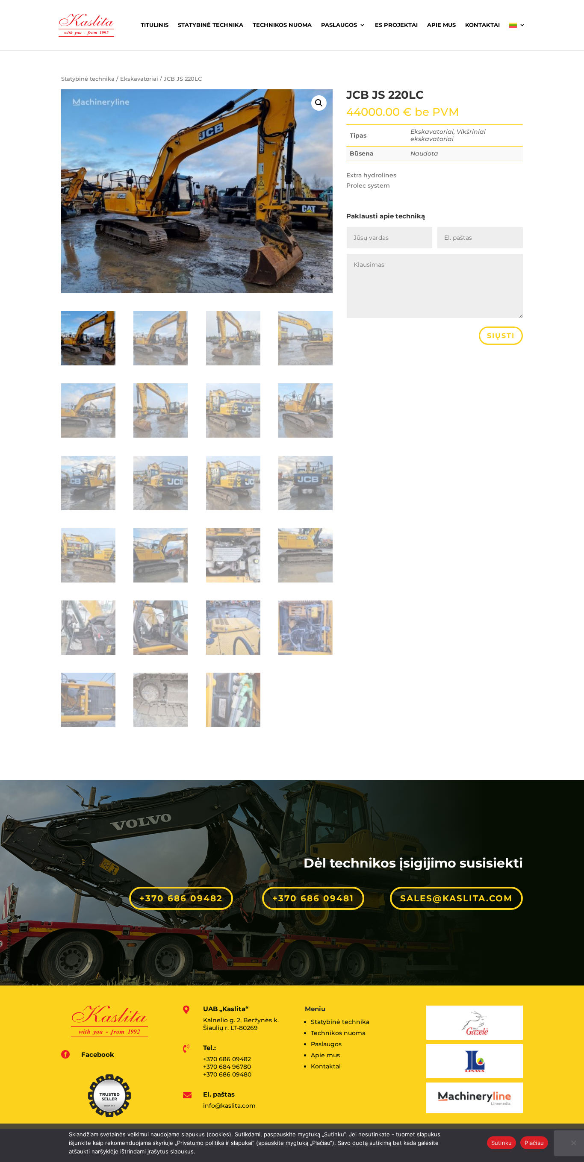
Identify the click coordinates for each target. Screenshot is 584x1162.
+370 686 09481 (313, 898)
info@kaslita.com (229, 1105)
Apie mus (441, 24)
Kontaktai (482, 24)
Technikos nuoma (282, 24)
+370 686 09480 (227, 1074)
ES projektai (396, 24)
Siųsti (501, 336)
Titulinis (154, 24)
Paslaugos (339, 24)
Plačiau (534, 1142)
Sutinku (501, 1142)
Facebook (97, 1054)
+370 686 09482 (181, 898)
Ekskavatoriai (139, 79)
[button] (319, 103)
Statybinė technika (210, 24)
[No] (573, 1142)
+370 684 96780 (227, 1067)
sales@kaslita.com (456, 898)
